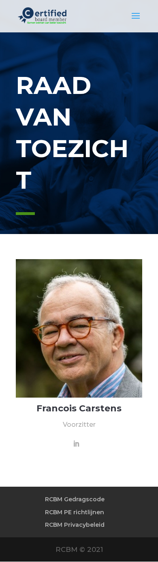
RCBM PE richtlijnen (74, 512)
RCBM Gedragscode (75, 499)
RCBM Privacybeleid (75, 524)
